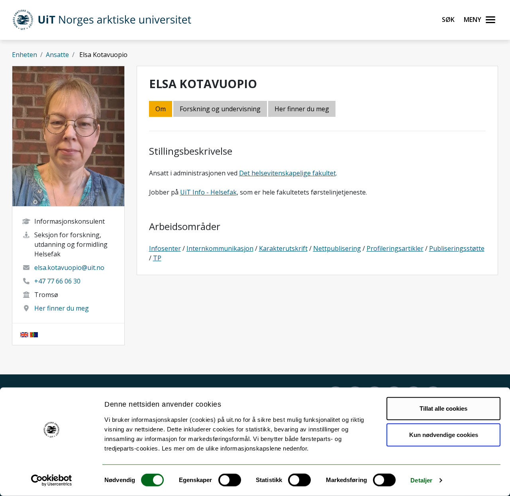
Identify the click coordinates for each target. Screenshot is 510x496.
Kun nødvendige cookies (443, 434)
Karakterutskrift (283, 248)
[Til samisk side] (34, 334)
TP (157, 258)
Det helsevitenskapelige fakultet (287, 173)
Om (160, 108)
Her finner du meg (61, 308)
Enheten (24, 54)
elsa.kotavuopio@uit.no (69, 267)
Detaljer (421, 480)
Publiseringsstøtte (456, 248)
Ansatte (57, 54)
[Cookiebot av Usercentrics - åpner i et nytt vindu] (51, 480)
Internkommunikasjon (219, 248)
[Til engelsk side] (24, 334)
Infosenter (165, 248)
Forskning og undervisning (220, 108)
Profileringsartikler (395, 248)
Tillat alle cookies (443, 408)
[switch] (229, 480)
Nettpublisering (337, 248)
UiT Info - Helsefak (208, 192)
